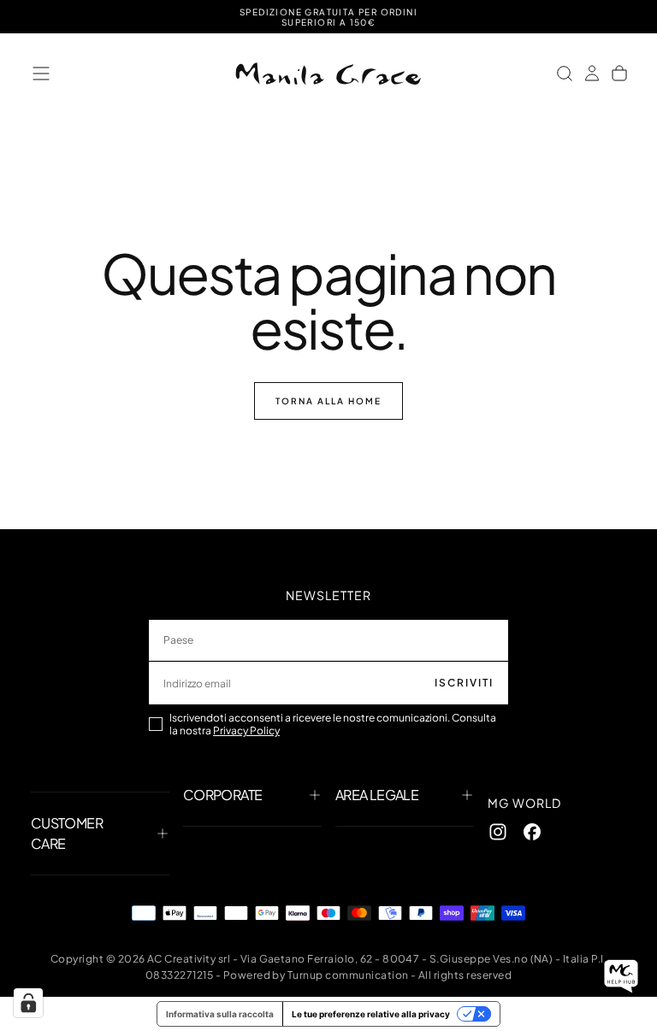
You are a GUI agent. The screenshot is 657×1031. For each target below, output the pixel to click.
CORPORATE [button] (222, 795)
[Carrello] (619, 73)
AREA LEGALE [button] (376, 795)
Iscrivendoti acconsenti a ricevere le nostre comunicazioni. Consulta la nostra (332, 724)
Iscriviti (464, 682)
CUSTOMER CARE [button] (67, 833)
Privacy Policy (246, 730)
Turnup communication (348, 975)
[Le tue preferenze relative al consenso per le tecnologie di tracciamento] (28, 1002)
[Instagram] (498, 832)
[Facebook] (532, 832)
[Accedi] (592, 73)
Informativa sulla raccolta (220, 1014)
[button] (41, 73)
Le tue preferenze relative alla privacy (371, 1014)
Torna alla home (328, 401)
